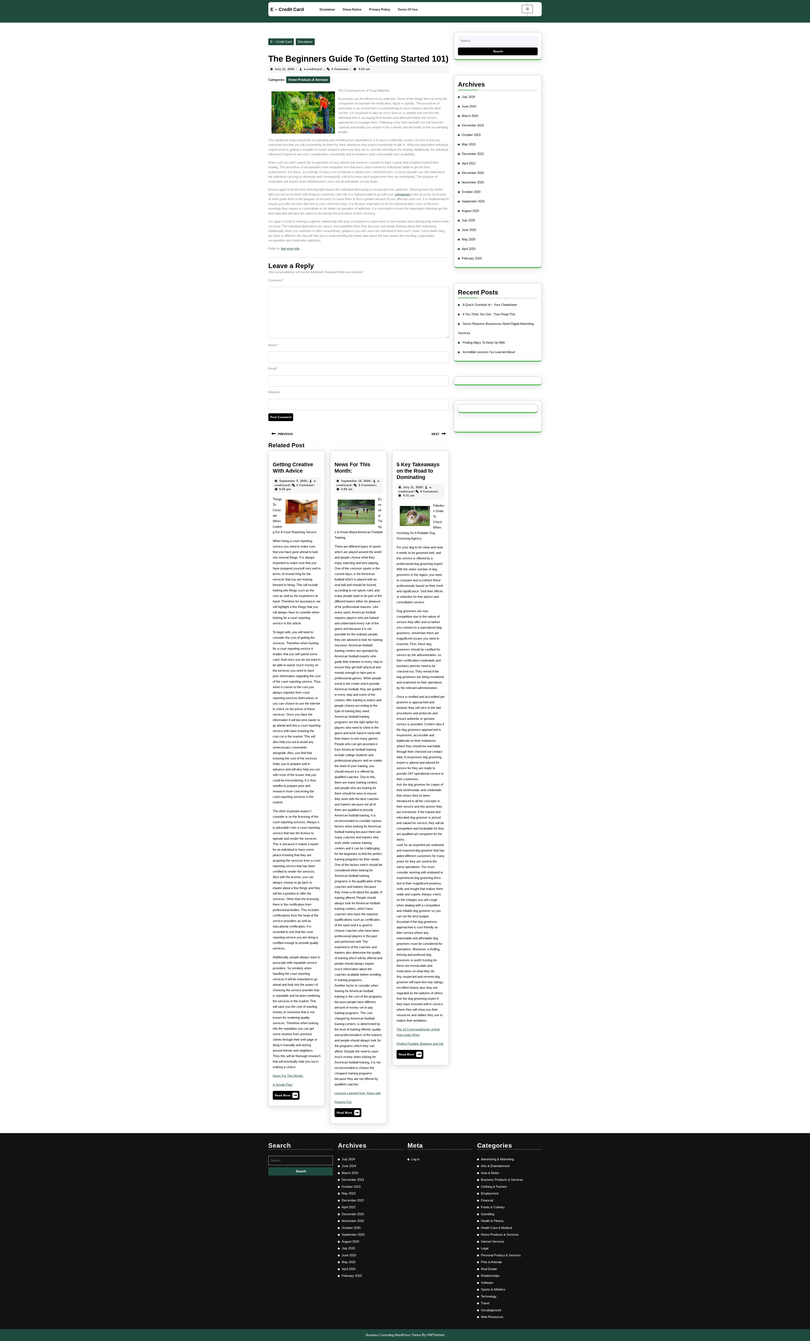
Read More (286, 1096)
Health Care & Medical (496, 1228)
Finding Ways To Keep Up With (484, 342)
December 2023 (473, 125)
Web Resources (492, 1317)
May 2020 (468, 239)
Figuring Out (343, 1102)
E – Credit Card (287, 9)
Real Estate (489, 1269)
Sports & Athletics (493, 1289)
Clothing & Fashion (494, 1186)
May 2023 (468, 144)
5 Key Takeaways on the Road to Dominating (418, 470)
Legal (484, 1248)
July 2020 (468, 220)
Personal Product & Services (501, 1255)
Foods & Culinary (493, 1207)
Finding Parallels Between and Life (420, 1043)
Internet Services (492, 1241)
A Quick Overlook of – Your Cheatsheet (490, 304)
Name (273, 345)
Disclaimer (327, 9)
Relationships (490, 1275)
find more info (290, 248)
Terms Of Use (408, 9)
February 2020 (472, 258)
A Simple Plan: (283, 1084)
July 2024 (468, 97)
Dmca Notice (352, 9)
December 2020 (473, 173)
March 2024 (470, 116)
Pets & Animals (491, 1262)
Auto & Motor (490, 1173)
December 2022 (473, 154)
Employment (489, 1193)
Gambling (487, 1214)
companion (403, 194)
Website (273, 392)
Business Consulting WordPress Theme (393, 1335)
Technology (489, 1296)
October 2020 (471, 192)
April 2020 (468, 249)
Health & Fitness (492, 1221)
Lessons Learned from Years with (358, 1093)
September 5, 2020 (293, 481)
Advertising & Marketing (497, 1159)
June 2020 (469, 230)
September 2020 (473, 201)
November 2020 (473, 182)
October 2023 (471, 135)
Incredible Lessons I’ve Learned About (489, 352)
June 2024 (469, 106)
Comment (276, 280)
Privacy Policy (379, 9)
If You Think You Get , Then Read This (489, 314)
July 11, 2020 (284, 69)
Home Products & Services (308, 79)
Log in (415, 1159)
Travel (485, 1303)
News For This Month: (288, 1076)
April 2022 (468, 163)
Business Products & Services (502, 1179)
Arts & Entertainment (495, 1166)
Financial (487, 1200)
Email (273, 368)
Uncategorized (491, 1310)
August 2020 (470, 211)
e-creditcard (313, 69)
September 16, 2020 (355, 481)
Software (487, 1282)
